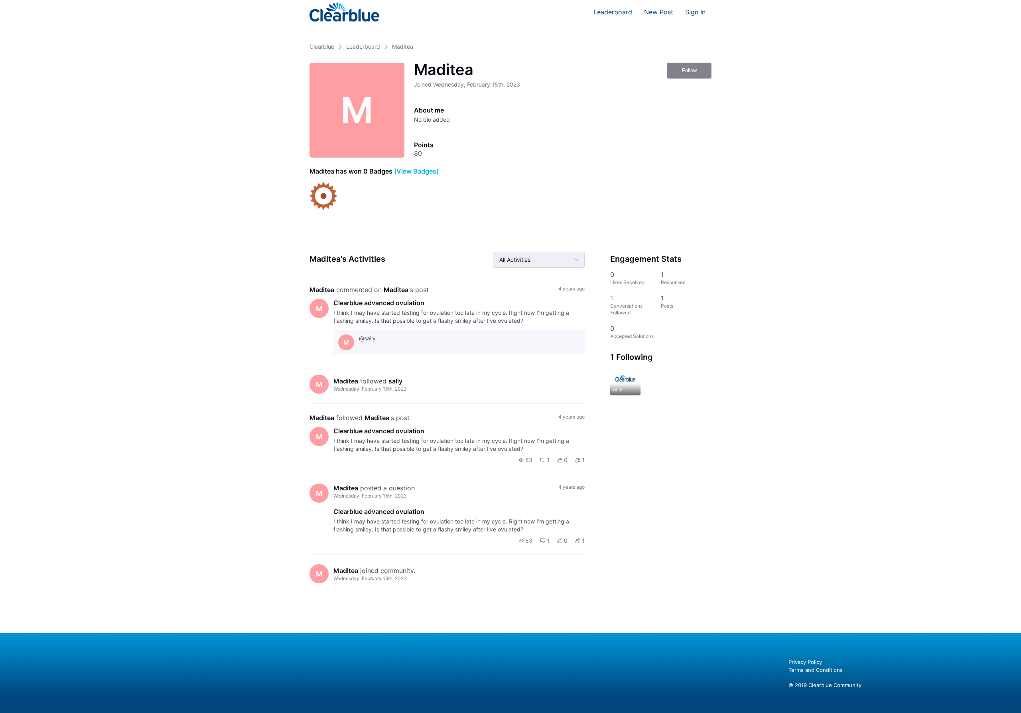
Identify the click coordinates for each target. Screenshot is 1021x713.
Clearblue (321, 46)
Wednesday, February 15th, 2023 (370, 389)
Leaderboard (612, 12)
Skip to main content (33, 5)
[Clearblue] (344, 12)
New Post (658, 12)
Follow (689, 70)
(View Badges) (415, 171)
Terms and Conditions (815, 670)
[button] (525, 460)
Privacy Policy (805, 662)
